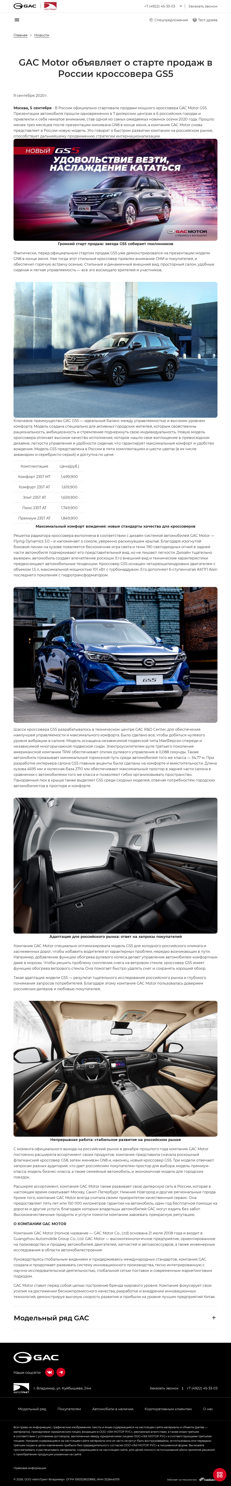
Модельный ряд (32, 1409)
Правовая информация (30, 1468)
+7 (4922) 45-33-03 (202, 1388)
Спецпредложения (171, 20)
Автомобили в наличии (112, 1409)
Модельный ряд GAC (51, 1317)
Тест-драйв (207, 20)
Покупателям (69, 1409)
